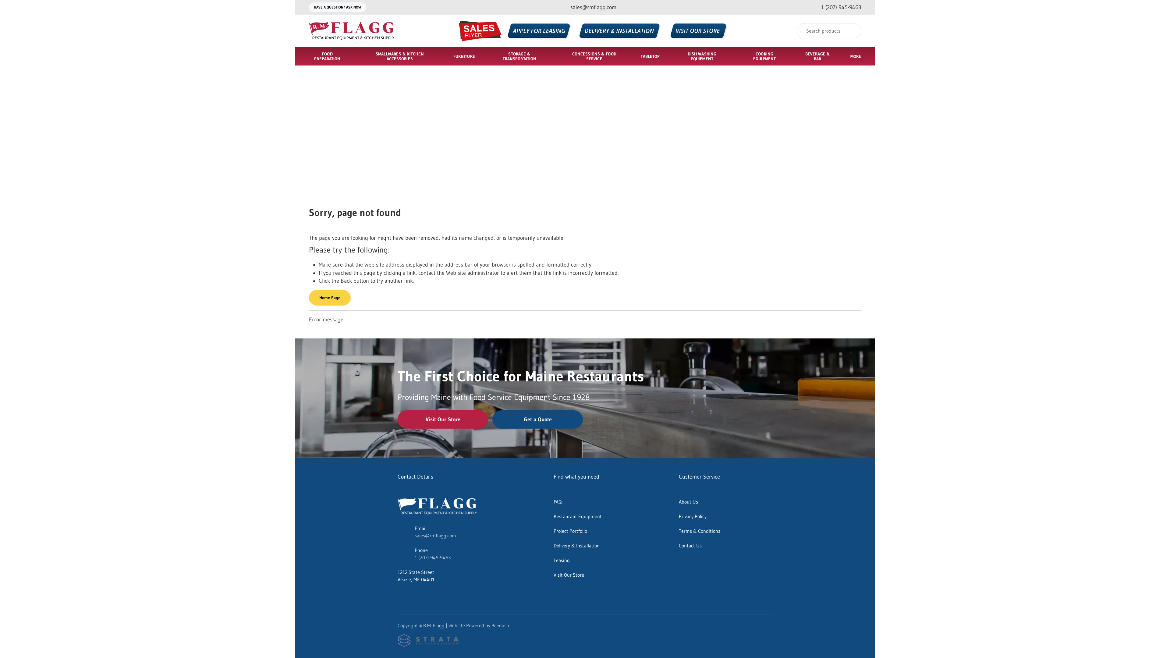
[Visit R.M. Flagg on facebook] (400, 594)
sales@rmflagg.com (435, 535)
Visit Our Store (443, 419)
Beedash (500, 625)
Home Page (329, 297)
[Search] (852, 30)
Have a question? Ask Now (337, 7)
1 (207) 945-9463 (433, 557)
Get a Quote (538, 419)
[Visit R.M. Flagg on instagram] (413, 594)
